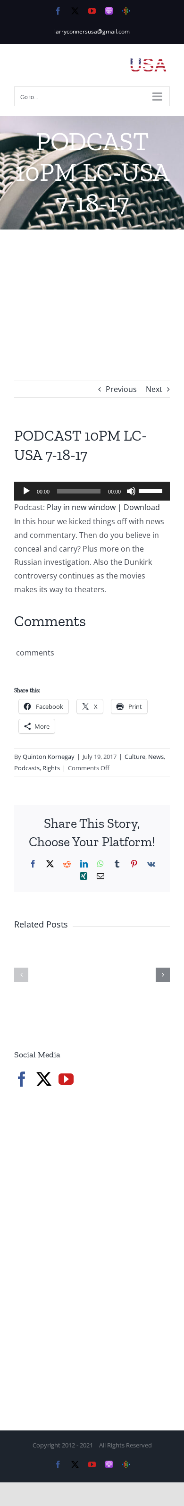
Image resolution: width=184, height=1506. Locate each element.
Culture (135, 756)
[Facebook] (21, 1079)
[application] (92, 491)
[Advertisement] (92, 291)
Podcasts (27, 768)
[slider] (152, 490)
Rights (51, 768)
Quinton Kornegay (49, 756)
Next (154, 389)
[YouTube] (66, 1079)
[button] (21, 975)
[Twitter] (43, 1079)
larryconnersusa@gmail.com (92, 31)
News (156, 756)
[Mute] (131, 491)
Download (142, 507)
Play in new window (81, 507)
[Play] (26, 491)
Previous (121, 389)
